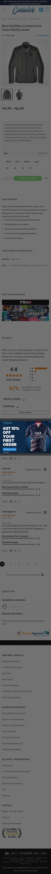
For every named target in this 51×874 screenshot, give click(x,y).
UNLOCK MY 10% (10, 449)
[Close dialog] (50, 422)
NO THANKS (6, 452)
